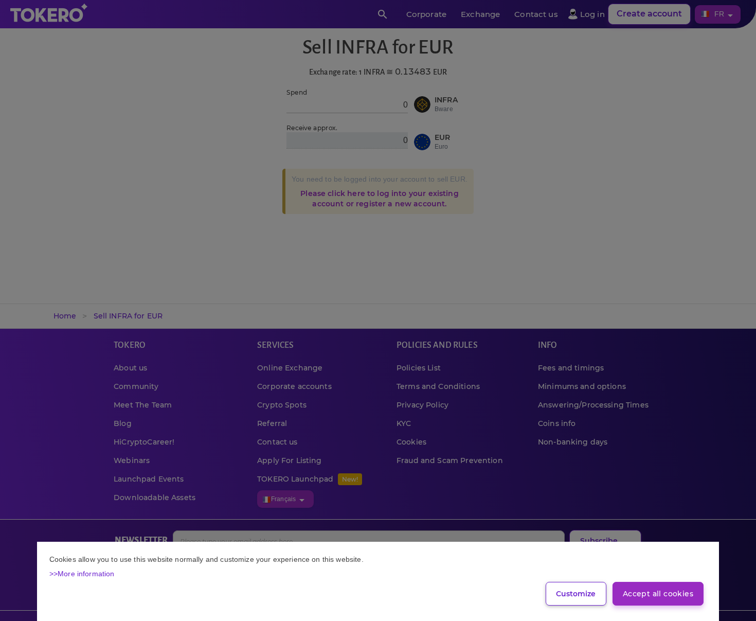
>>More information (82, 574)
